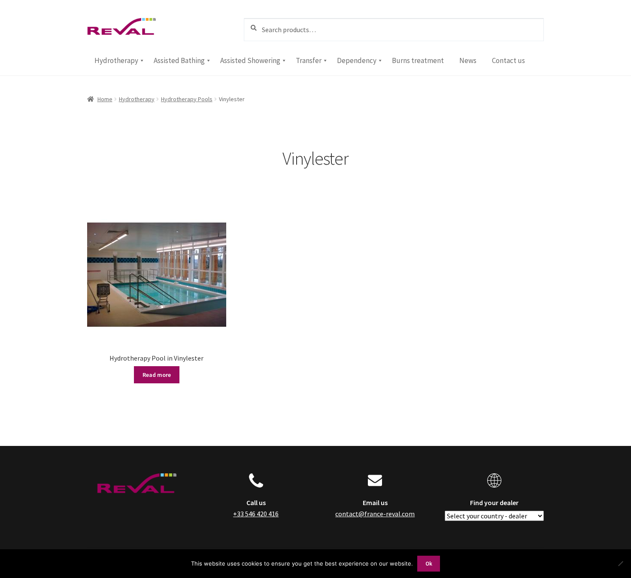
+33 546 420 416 (256, 513)
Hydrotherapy (137, 99)
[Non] (620, 563)
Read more (157, 375)
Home (104, 99)
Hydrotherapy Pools (186, 99)
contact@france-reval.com (375, 513)
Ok (428, 563)
